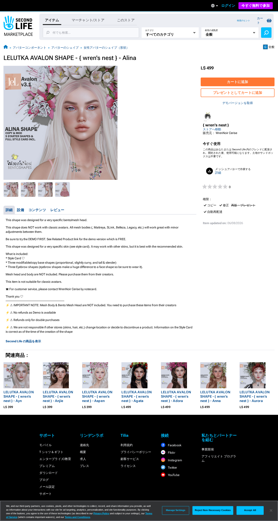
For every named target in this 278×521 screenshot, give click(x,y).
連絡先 (84, 445)
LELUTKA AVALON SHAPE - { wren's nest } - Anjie (58, 396)
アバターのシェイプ (65, 47)
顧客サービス (130, 459)
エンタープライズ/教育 (55, 459)
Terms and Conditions (77, 517)
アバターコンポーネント (29, 47)
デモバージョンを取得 (237, 103)
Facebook (174, 445)
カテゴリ (149, 30)
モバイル (45, 445)
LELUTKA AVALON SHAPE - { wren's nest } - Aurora (255, 396)
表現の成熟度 (211, 30)
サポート (45, 493)
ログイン (228, 5)
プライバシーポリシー (136, 452)
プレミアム (47, 466)
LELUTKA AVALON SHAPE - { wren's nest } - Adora (176, 396)
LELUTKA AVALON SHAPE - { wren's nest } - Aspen (97, 396)
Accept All (250, 510)
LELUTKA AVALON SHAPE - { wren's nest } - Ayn (18, 396)
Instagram (174, 460)
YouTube (173, 475)
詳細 (218, 172)
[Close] (271, 510)
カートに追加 (237, 82)
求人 (83, 459)
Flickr (171, 452)
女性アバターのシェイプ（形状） (106, 47)
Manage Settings (175, 510)
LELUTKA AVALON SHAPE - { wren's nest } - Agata (136, 396)
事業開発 (208, 449)
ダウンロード (48, 473)
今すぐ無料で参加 (256, 5)
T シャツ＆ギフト (51, 452)
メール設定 (47, 486)
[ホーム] (5, 47)
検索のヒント (243, 20)
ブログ (44, 479)
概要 (83, 452)
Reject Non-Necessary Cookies (213, 510)
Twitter (172, 467)
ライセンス (128, 466)
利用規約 (127, 445)
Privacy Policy (101, 513)
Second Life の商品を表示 (23, 341)
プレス (84, 466)
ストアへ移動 (212, 129)
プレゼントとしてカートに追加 (237, 93)
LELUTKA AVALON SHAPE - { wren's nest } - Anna (215, 396)
